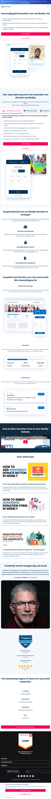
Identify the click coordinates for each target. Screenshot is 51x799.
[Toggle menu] (47, 6)
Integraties (4, 765)
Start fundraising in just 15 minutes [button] (25, 727)
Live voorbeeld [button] (25, 38)
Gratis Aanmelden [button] (25, 34)
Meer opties (8, 797)
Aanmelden (26, 2)
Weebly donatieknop (31, 111)
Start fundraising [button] (25, 144)
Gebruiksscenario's (6, 762)
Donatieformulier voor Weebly (13, 111)
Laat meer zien (12, 787)
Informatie (4, 758)
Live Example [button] (25, 148)
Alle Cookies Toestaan (25, 790)
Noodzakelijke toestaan (25, 794)
